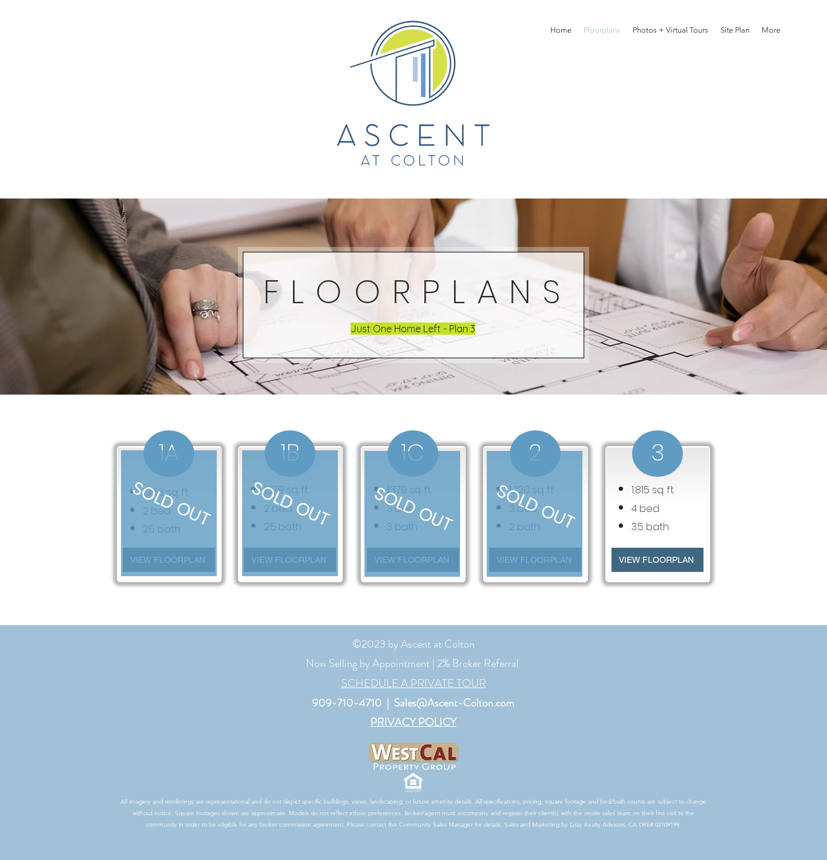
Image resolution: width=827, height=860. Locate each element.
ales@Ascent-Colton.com (457, 703)
